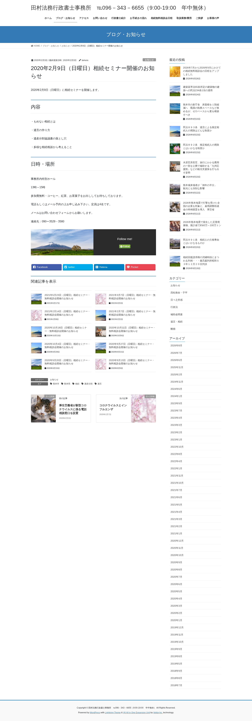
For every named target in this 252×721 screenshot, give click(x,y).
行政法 (174, 307)
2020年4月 (176, 598)
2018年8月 (176, 678)
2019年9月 (176, 649)
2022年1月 (176, 468)
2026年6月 (176, 360)
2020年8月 (176, 569)
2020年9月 (176, 562)
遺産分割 (88, 384)
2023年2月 (176, 432)
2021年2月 (176, 526)
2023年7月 (176, 410)
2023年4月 (176, 417)
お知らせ (149, 60)
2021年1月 (176, 533)
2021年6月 (176, 497)
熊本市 (56, 384)
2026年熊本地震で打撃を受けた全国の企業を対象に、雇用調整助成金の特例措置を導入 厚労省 (201, 206)
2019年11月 (177, 634)
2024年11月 (177, 381)
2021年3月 (176, 519)
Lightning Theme (113, 712)
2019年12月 (177, 627)
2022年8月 (176, 454)
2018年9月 (176, 670)
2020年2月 (176, 613)
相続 (77, 384)
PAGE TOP (243, 696)
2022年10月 (177, 446)
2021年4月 (176, 511)
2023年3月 (176, 425)
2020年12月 (177, 540)
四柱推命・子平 (179, 292)
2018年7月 (176, 685)
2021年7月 (176, 490)
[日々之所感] (43, 402)
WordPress (95, 712)
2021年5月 (176, 504)
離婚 (173, 328)
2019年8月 (176, 656)
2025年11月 (177, 367)
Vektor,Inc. (158, 712)
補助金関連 (177, 314)
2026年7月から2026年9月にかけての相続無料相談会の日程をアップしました (202, 71)
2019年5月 (176, 663)
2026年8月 (176, 345)
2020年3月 (176, 605)
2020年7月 (176, 576)
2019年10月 (177, 641)
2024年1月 (176, 396)
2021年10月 (177, 482)
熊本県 (67, 384)
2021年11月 (177, 475)
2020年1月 (176, 620)
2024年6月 (176, 389)
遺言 (100, 384)
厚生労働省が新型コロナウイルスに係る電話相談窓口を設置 (73, 409)
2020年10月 (177, 555)
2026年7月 (176, 352)
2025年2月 (176, 374)
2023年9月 (176, 403)
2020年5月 (176, 591)
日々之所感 (177, 299)
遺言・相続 (177, 321)
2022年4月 (176, 461)
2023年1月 (176, 439)
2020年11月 (177, 548)
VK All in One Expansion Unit (136, 712)
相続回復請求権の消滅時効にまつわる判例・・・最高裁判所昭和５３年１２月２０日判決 (201, 260)
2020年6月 (176, 584)
